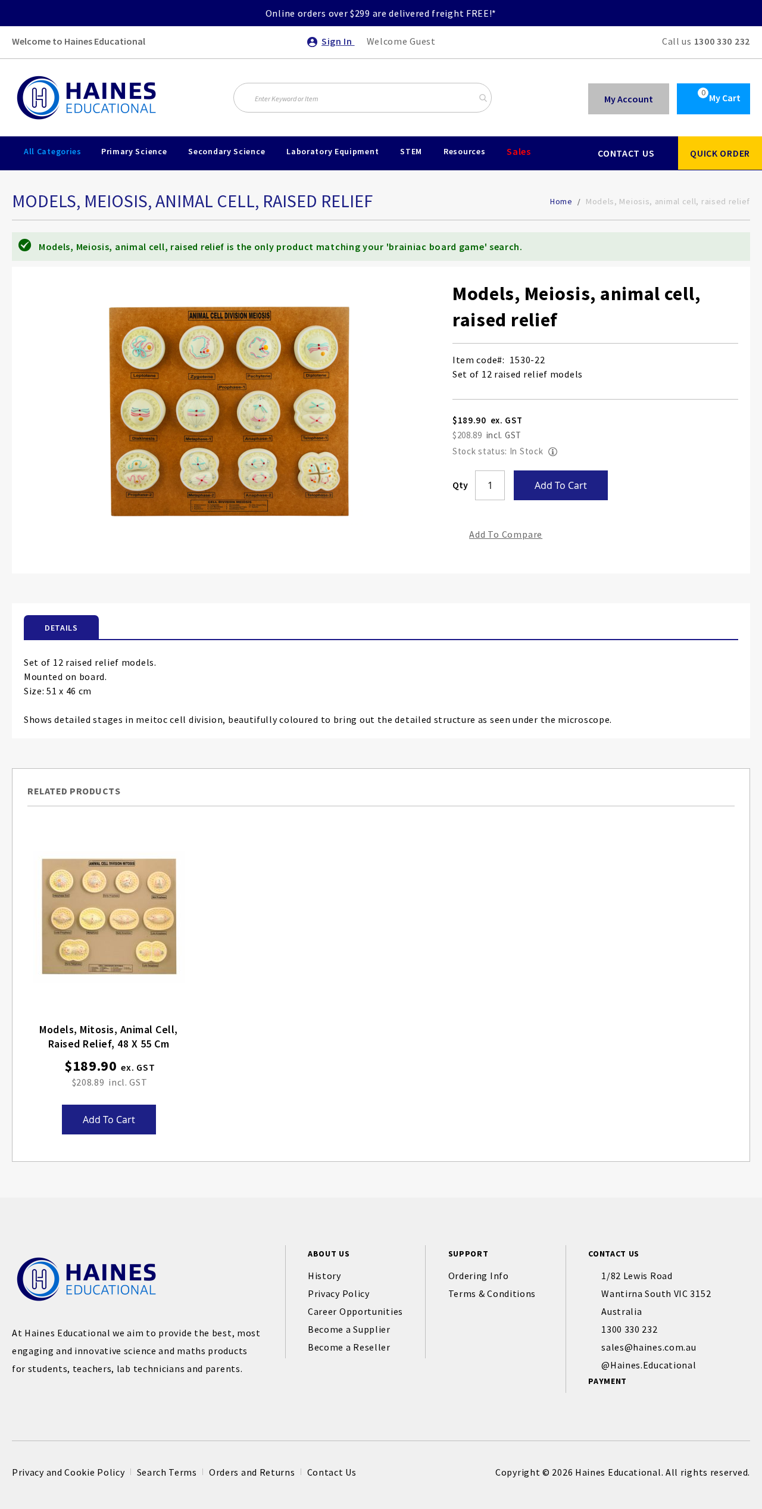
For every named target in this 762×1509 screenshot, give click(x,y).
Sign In (338, 41)
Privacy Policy (339, 1293)
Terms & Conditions (492, 1293)
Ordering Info (478, 1276)
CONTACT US (626, 153)
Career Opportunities (355, 1311)
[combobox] (362, 98)
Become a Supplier (349, 1329)
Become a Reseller (349, 1347)
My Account (628, 99)
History (324, 1276)
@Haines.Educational (648, 1365)
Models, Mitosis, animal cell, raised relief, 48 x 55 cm (108, 1036)
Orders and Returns (252, 1472)
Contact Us (332, 1472)
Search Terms (167, 1472)
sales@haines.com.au (648, 1347)
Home (561, 201)
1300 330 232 (722, 41)
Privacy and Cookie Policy (68, 1472)
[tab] (61, 627)
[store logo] (86, 97)
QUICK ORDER (720, 153)
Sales (519, 151)
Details (61, 627)
